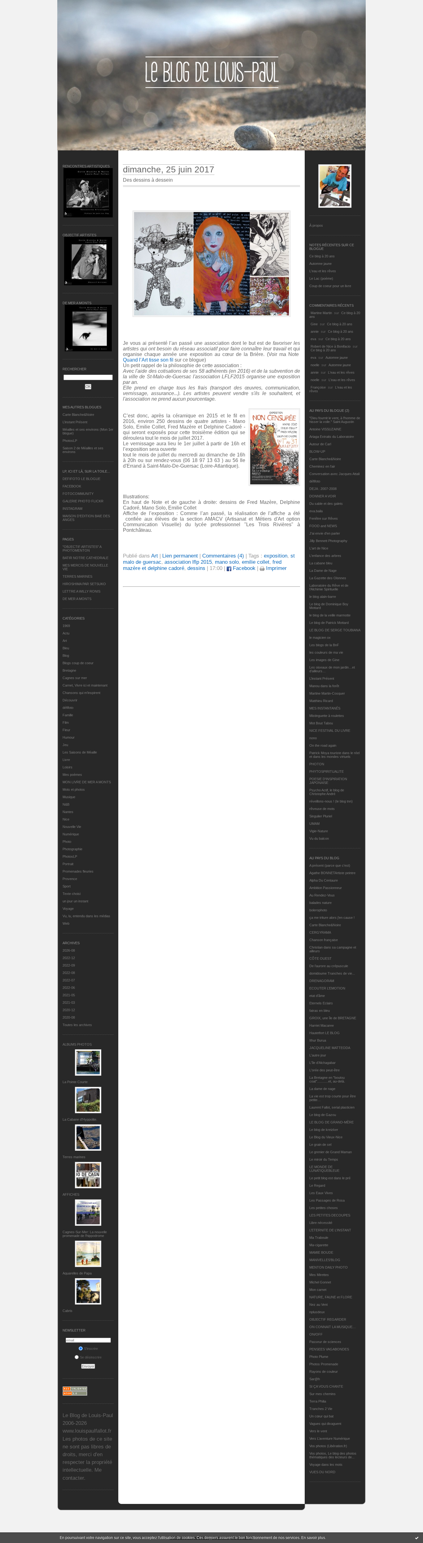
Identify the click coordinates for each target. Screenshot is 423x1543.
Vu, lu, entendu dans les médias (86, 916)
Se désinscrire (91, 1357)
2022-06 (69, 987)
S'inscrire (91, 1348)
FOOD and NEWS (323, 526)
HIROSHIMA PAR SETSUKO (84, 584)
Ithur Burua (317, 1040)
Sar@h (314, 1379)
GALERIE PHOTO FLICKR (83, 501)
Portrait (68, 864)
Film (66, 722)
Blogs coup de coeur (78, 663)
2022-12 (69, 958)
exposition (275, 556)
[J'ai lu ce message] (416, 1537)
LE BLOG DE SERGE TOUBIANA (334, 630)
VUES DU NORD (322, 1472)
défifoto (68, 707)
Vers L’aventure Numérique (329, 1438)
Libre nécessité (320, 1223)
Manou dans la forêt (324, 686)
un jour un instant (75, 901)
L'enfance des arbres (325, 556)
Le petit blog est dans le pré (330, 1178)
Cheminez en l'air (322, 466)
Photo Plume (318, 1356)
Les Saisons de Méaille (80, 752)
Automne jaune (320, 263)
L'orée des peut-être (324, 1070)
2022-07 (69, 980)
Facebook (243, 568)
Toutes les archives (77, 1025)
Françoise (318, 387)
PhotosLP (70, 440)
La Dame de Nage (323, 570)
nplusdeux (317, 1312)
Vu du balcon (319, 838)
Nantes (68, 812)
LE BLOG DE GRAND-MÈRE (331, 1122)
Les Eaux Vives (321, 1193)
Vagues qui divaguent (325, 1423)
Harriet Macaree (321, 1025)
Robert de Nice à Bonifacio (331, 346)
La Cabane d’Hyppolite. (80, 1119)
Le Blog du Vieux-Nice (325, 1137)
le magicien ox (320, 637)
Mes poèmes (72, 774)
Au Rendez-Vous (322, 895)
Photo (67, 841)
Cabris (67, 1311)
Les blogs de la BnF (324, 645)
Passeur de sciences (325, 1342)
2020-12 (69, 1010)
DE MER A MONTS (77, 599)
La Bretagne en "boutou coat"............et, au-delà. (327, 1079)
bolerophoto (318, 910)
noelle (315, 365)
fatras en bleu (319, 1010)
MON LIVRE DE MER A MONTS (87, 782)
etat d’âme (317, 996)
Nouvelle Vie (72, 827)
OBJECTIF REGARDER (327, 1319)
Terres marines (74, 1157)
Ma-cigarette (318, 1245)
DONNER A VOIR (322, 496)
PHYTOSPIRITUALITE (326, 771)
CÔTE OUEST (320, 958)
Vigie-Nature (318, 831)
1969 (66, 626)
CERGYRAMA (320, 932)
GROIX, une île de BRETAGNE (332, 1018)
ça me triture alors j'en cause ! (332, 917)
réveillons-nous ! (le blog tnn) (331, 801)
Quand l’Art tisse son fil (149, 359)
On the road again (322, 745)
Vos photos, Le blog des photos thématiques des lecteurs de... (332, 1455)
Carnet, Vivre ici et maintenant (85, 685)
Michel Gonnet (320, 1282)
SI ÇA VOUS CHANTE (326, 1386)
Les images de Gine (324, 660)
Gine (314, 324)
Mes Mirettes (319, 1275)
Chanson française (323, 940)
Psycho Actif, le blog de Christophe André (326, 792)
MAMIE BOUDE (321, 1252)
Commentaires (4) (223, 556)
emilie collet (255, 562)
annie (315, 331)
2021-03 (69, 1002)
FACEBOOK (72, 486)
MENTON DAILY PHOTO (328, 1267)
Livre (66, 760)
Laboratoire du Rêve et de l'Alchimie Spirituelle (328, 587)
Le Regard (317, 1185)
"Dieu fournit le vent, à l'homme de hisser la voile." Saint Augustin (334, 420)
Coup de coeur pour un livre (330, 286)
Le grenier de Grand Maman (330, 1152)
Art (65, 641)
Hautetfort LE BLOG (324, 1033)
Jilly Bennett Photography (328, 541)
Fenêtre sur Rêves (323, 518)
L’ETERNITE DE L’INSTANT (330, 1230)
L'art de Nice (318, 548)
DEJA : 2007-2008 (323, 489)
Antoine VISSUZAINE (325, 429)
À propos (316, 225)
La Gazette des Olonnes (327, 578)
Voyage (68, 908)
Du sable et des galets (326, 503)
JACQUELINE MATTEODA (329, 1048)
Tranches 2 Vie (320, 1409)
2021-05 (69, 995)
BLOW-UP (317, 451)
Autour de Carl (320, 444)
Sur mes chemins (322, 1394)
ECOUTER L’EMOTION (327, 988)
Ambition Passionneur (325, 888)
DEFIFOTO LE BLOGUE (81, 479)
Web (66, 923)
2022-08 (69, 973)
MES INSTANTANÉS (324, 708)
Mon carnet (317, 1290)
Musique (69, 797)
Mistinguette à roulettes (326, 716)
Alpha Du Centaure (323, 880)
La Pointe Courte (75, 1082)
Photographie (72, 849)
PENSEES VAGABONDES (329, 1349)
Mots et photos (74, 789)
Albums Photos (77, 1044)
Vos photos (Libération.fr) (328, 1446)
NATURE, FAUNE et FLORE (330, 1297)
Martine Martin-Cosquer (327, 693)
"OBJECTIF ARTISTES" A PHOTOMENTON (82, 548)
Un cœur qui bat (321, 1416)
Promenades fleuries (78, 871)
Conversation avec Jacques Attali (334, 474)
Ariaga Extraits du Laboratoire (331, 436)
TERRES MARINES (77, 576)
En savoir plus (313, 1538)
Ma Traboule (318, 1237)
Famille (68, 715)
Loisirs (67, 767)
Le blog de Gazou (322, 1115)
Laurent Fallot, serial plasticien (332, 1107)
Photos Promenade (323, 1364)
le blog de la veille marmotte (330, 615)
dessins (196, 568)
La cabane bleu (320, 563)
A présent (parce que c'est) (329, 865)
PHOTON (316, 764)
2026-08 (69, 950)
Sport (67, 886)
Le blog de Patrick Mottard (329, 623)
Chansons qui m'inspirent (81, 693)
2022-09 (69, 965)
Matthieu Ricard (321, 701)
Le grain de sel (320, 1144)
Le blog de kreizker (323, 1130)
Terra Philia (317, 1401)
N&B (66, 804)
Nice (66, 819)
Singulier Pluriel (320, 816)
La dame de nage (322, 1089)
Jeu (65, 745)
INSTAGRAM (72, 508)
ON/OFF (316, 1334)
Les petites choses (323, 1208)
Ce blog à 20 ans (322, 256)
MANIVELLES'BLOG (324, 1260)
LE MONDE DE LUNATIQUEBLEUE (324, 1168)
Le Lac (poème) (321, 278)
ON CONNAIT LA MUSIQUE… (332, 1327)
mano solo (227, 562)
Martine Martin (321, 313)
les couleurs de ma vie (326, 652)
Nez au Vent (318, 1304)
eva (313, 339)
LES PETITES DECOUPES (329, 1215)
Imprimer (275, 568)
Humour (69, 737)
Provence (70, 879)
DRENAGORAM (321, 981)
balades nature (320, 903)
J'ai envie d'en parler (324, 533)
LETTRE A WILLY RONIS (81, 591)
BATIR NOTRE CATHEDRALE (85, 558)
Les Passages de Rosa (327, 1200)
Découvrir (70, 700)
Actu (66, 633)
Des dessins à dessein (148, 180)
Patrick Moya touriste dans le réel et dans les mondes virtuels (334, 754)
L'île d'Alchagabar (322, 1063)
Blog (66, 655)
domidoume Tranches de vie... (332, 973)
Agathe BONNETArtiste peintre (332, 873)
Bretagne (69, 670)
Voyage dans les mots (325, 1464)
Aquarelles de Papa (77, 1273)
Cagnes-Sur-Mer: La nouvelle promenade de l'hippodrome (85, 1234)
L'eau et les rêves (322, 271)
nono (313, 738)
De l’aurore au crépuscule (328, 966)
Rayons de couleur (323, 1371)
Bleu (66, 648)
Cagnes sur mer (75, 678)
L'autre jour (317, 1055)
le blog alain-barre (322, 596)
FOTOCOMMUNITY (78, 494)
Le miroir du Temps (323, 1159)
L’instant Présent (75, 422)
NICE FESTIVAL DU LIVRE (329, 730)
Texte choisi (72, 894)
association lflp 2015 (188, 562)
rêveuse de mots (322, 809)
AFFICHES (71, 1194)
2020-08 (69, 1017)
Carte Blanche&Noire (78, 414)
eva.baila (316, 511)
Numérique (71, 834)
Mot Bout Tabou (321, 723)
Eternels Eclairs (321, 1003)
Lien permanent (180, 556)
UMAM (314, 823)
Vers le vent (318, 1431)
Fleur (66, 730)
